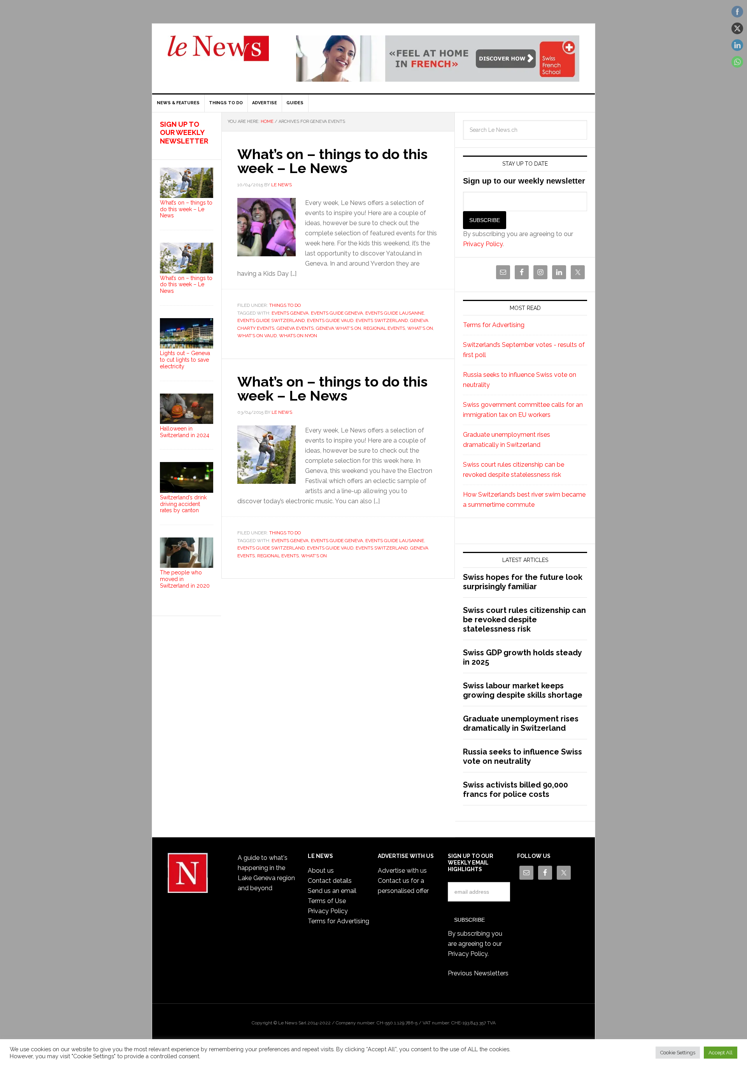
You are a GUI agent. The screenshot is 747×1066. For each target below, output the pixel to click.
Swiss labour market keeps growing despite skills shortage (522, 690)
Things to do (285, 305)
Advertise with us (402, 870)
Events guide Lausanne (394, 313)
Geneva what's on (338, 328)
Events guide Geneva (337, 313)
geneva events (295, 328)
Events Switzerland (382, 320)
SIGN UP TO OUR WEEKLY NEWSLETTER (184, 132)
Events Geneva (290, 313)
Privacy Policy (483, 244)
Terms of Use (327, 901)
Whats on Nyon (298, 335)
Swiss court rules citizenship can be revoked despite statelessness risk (524, 620)
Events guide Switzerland (271, 320)
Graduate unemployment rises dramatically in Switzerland (521, 723)
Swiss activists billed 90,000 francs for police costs (515, 789)
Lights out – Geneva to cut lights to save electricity (185, 359)
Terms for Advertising (493, 325)
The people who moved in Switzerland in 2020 (185, 579)
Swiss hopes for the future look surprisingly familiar (522, 581)
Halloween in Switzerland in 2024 (184, 431)
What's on (420, 328)
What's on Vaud (257, 335)
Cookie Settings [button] (677, 1052)
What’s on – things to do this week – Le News (332, 161)
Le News (218, 52)
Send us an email (332, 890)
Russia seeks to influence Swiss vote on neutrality (522, 756)
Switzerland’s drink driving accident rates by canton (183, 504)
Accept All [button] (720, 1052)
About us (321, 870)
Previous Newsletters (478, 973)
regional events (384, 328)
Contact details (330, 880)
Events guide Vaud (330, 320)
